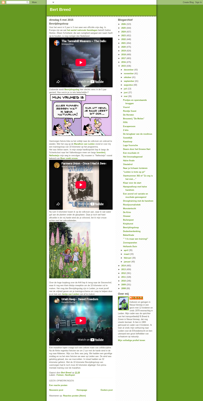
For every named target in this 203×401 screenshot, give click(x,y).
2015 (123, 66)
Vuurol (126, 107)
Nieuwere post (56, 390)
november (129, 73)
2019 (123, 51)
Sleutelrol (128, 164)
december (129, 70)
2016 (123, 62)
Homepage (82, 390)
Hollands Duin (130, 246)
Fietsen (60, 375)
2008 (123, 288)
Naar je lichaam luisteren (135, 168)
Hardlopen (70, 375)
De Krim (127, 212)
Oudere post (107, 390)
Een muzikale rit (131, 153)
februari (128, 258)
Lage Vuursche (130, 145)
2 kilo (125, 130)
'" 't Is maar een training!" (135, 239)
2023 (123, 35)
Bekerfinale (128, 235)
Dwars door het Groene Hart (136, 149)
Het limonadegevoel (133, 157)
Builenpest (128, 220)
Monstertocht (129, 208)
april (126, 250)
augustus (129, 85)
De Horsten (128, 115)
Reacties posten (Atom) (74, 396)
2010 (123, 281)
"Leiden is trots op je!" (134, 172)
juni (126, 92)
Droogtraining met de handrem (138, 201)
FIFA (125, 122)
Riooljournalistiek (132, 205)
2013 (123, 269)
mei (126, 96)
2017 (123, 58)
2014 (123, 265)
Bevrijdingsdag (71, 89)
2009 (123, 284)
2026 (123, 24)
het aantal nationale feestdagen (82, 30)
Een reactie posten (58, 385)
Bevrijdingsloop (131, 227)
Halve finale (128, 160)
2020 (123, 47)
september (129, 81)
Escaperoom (129, 126)
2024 (123, 32)
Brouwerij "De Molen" (133, 118)
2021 (123, 43)
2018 (123, 54)
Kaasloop (127, 141)
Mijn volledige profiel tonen (131, 340)
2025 (123, 28)
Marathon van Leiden (84, 144)
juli (126, 89)
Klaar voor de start (132, 183)
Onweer (127, 216)
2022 (123, 39)
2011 (123, 277)
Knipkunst (128, 223)
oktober (128, 77)
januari (127, 261)
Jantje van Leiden (70, 294)
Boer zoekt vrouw (69, 158)
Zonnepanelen (130, 242)
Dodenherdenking (132, 231)
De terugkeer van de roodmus (137, 134)
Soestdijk (127, 138)
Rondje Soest (129, 111)
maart (127, 254)
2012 (123, 273)
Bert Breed (60, 9)
